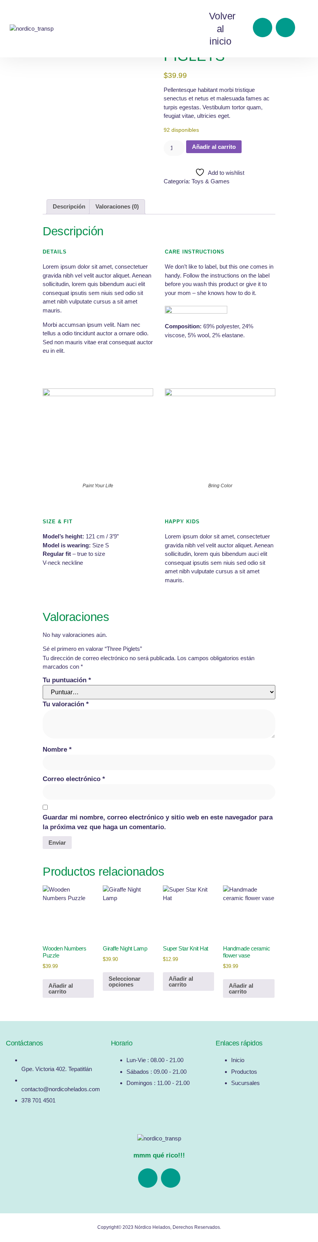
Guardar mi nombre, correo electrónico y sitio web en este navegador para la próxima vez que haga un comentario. (158, 822)
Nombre (57, 749)
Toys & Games (211, 181)
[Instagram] (285, 27)
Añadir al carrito (214, 146)
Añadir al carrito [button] (60, 988)
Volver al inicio (222, 28)
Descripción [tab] (69, 206)
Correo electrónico (74, 779)
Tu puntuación (67, 680)
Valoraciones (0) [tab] (117, 206)
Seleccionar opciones (124, 981)
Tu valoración (66, 704)
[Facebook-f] (262, 27)
